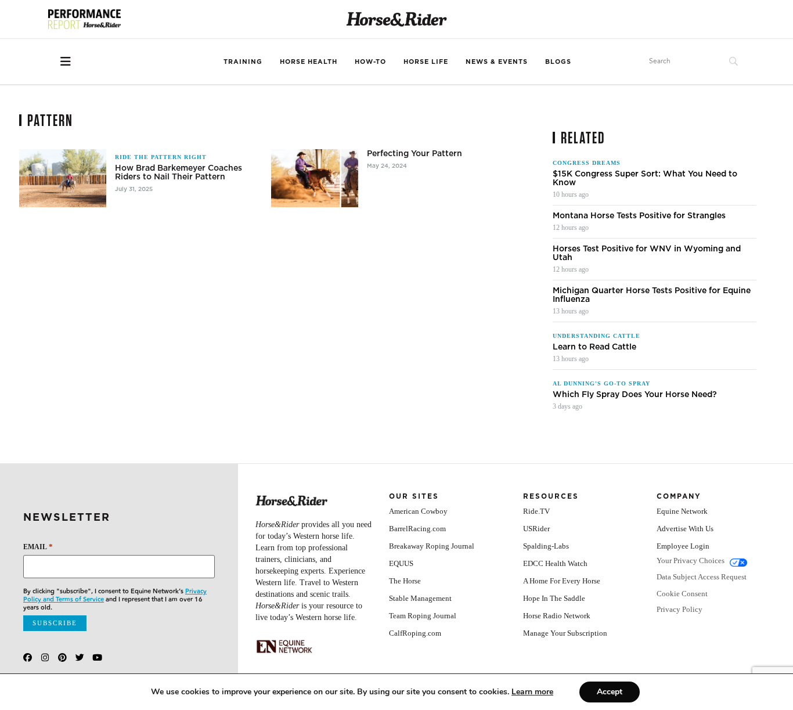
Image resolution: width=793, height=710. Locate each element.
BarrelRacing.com (417, 528)
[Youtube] (97, 657)
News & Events (497, 61)
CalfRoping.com (415, 633)
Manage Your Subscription (565, 633)
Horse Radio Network (556, 615)
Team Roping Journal (422, 615)
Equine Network (682, 511)
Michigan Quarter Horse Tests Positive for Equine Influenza (652, 295)
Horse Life (425, 61)
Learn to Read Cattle (594, 347)
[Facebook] (27, 657)
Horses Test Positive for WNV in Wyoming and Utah (647, 253)
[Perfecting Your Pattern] (314, 178)
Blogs (558, 61)
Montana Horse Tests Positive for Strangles (639, 215)
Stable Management (420, 598)
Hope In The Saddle (554, 598)
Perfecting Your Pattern (414, 153)
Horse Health (308, 61)
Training (243, 61)
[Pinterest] (62, 657)
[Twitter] (79, 657)
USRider (536, 528)
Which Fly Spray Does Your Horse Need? (635, 394)
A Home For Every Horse (561, 580)
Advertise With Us (685, 528)
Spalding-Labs (546, 546)
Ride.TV (536, 511)
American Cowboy (418, 511)
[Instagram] (45, 657)
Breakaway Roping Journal (431, 546)
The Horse (405, 580)
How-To (370, 61)
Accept (609, 691)
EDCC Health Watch (555, 563)
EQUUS (401, 563)
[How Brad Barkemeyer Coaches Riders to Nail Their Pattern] (62, 178)
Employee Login (683, 546)
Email (38, 546)
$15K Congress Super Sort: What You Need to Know (645, 178)
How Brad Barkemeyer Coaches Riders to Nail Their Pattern (178, 172)
